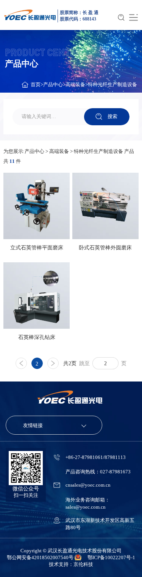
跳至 (84, 363)
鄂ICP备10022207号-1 (111, 557)
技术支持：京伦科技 (71, 564)
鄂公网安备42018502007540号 (41, 557)
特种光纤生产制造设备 (112, 84)
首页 (36, 84)
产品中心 (53, 84)
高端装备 (75, 84)
